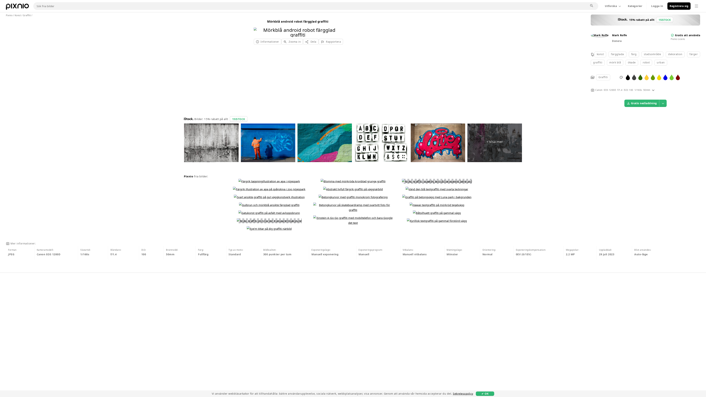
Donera (617, 41)
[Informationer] (653, 90)
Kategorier (635, 6)
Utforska (611, 6)
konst (600, 54)
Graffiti (603, 77)
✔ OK (485, 393)
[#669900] (652, 77)
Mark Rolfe (619, 35)
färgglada (617, 54)
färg (634, 54)
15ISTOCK (238, 119)
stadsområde (652, 54)
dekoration (675, 54)
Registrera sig (679, 6)
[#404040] (634, 77)
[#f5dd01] (659, 77)
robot (646, 62)
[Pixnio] (17, 7)
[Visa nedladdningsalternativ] (663, 103)
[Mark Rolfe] (599, 35)
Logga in (657, 6)
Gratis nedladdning (644, 103)
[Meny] (696, 6)
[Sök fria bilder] (592, 5)
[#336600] (640, 77)
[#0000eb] (665, 77)
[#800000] (677, 77)
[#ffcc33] (646, 77)
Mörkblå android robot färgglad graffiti (298, 21)
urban (661, 62)
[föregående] (258, 28)
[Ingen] (338, 28)
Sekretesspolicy (463, 393)
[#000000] (627, 77)
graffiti (597, 62)
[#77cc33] (671, 77)
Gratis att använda (687, 35)
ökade (632, 62)
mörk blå (615, 62)
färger (693, 54)
